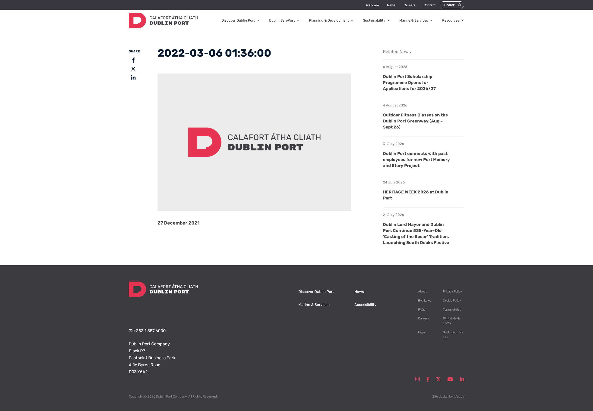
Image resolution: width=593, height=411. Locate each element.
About (422, 291)
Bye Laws (424, 300)
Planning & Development (329, 20)
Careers (409, 5)
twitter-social (438, 379)
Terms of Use (452, 309)
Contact (429, 5)
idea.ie (459, 396)
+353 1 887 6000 (149, 330)
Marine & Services (413, 20)
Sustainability (374, 20)
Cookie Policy (452, 300)
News (391, 5)
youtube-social (450, 379)
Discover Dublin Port (238, 20)
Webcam (372, 5)
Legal (422, 332)
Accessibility (365, 304)
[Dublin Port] (163, 26)
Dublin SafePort (282, 20)
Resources (450, 20)
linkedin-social (462, 379)
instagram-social (417, 379)
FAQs (422, 309)
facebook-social (428, 379)
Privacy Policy (452, 291)
